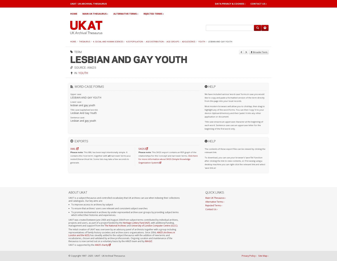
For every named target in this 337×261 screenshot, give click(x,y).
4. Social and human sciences (108, 41)
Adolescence (188, 41)
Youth (201, 41)
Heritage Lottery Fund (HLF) (136, 222)
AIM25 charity (102, 244)
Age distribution (155, 41)
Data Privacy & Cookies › (230, 4)
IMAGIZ (148, 241)
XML (73, 148)
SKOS (142, 148)
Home (73, 13)
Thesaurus (84, 41)
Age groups (173, 41)
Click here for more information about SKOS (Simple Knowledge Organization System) (168, 159)
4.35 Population (134, 41)
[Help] (265, 28)
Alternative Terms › (125, 13)
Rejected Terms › (154, 13)
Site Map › (263, 255)
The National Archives (115, 225)
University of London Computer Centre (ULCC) (154, 225)
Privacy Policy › (249, 255)
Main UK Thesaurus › (95, 13)
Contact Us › (258, 4)
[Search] (257, 28)
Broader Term (260, 52)
